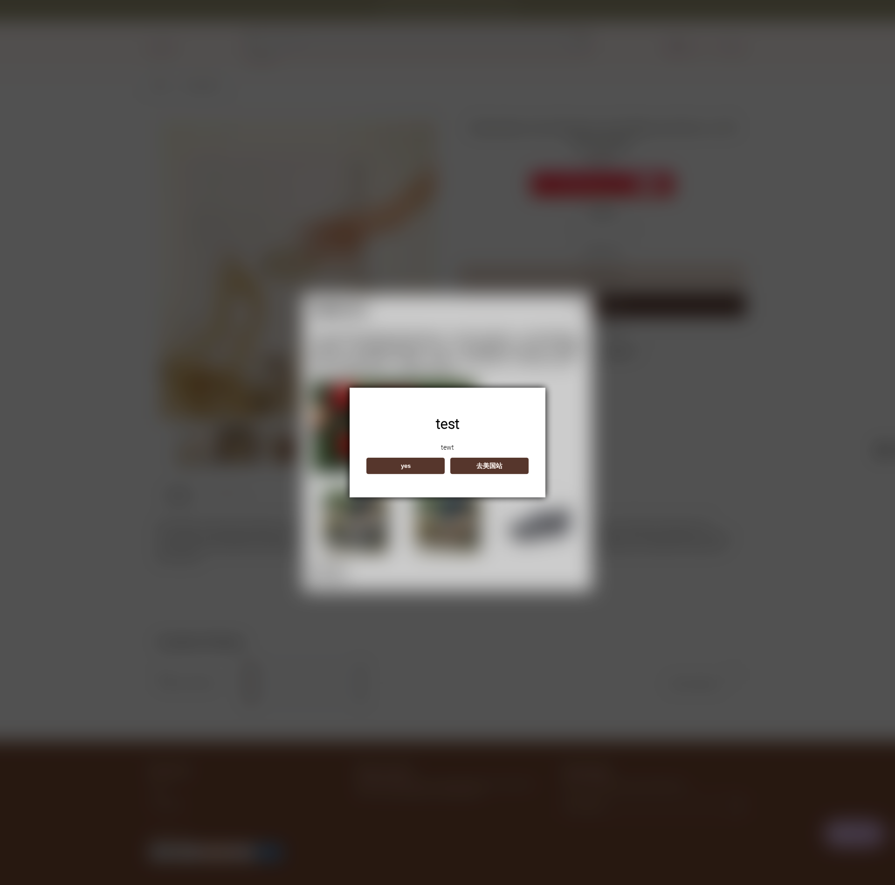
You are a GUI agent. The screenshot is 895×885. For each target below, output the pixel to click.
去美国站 (489, 465)
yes (406, 465)
